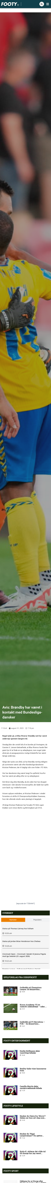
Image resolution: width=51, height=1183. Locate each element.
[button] (47, 4)
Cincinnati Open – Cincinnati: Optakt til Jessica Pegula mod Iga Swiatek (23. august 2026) (24, 955)
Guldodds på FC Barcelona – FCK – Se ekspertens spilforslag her (32, 1024)
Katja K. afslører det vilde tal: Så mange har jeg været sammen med (33, 1153)
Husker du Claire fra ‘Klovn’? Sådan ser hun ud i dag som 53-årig (33, 1118)
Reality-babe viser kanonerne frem (33, 1069)
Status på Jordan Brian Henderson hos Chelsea (21, 941)
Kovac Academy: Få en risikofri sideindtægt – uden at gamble (33, 1006)
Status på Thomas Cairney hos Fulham (17, 928)
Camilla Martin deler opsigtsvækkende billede (31, 1087)
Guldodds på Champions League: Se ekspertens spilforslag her (31, 989)
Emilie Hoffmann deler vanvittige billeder (30, 1052)
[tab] (13, 920)
